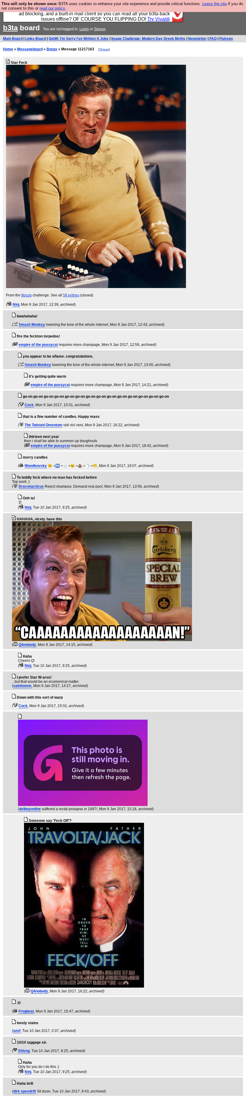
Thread (104, 49)
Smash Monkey (32, 325)
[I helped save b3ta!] (9, 304)
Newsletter (197, 39)
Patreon (226, 39)
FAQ (213, 39)
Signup (100, 29)
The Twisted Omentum (43, 425)
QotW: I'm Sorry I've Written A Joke (79, 39)
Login (84, 29)
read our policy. (53, 8)
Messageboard (30, 49)
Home (8, 49)
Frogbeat (26, 1011)
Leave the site (214, 3)
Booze (51, 49)
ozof (16, 1031)
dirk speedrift (24, 1091)
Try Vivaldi (158, 19)
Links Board (35, 39)
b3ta (10, 28)
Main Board (12, 39)
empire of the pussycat (38, 345)
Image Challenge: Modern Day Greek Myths (148, 39)
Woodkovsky (36, 466)
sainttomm (22, 686)
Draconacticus (31, 486)
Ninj (16, 304)
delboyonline (30, 809)
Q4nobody (27, 645)
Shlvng (24, 1051)
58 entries (71, 295)
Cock (29, 405)
